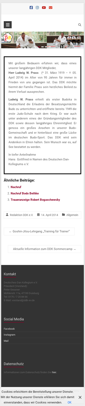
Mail (6, 340)
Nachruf (16, 187)
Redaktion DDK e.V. (21, 215)
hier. (54, 372)
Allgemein (72, 215)
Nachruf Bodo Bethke (25, 193)
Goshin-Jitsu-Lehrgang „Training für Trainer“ (39, 231)
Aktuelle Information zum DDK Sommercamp (44, 249)
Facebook (9, 328)
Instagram (9, 334)
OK (69, 402)
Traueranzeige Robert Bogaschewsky (35, 200)
